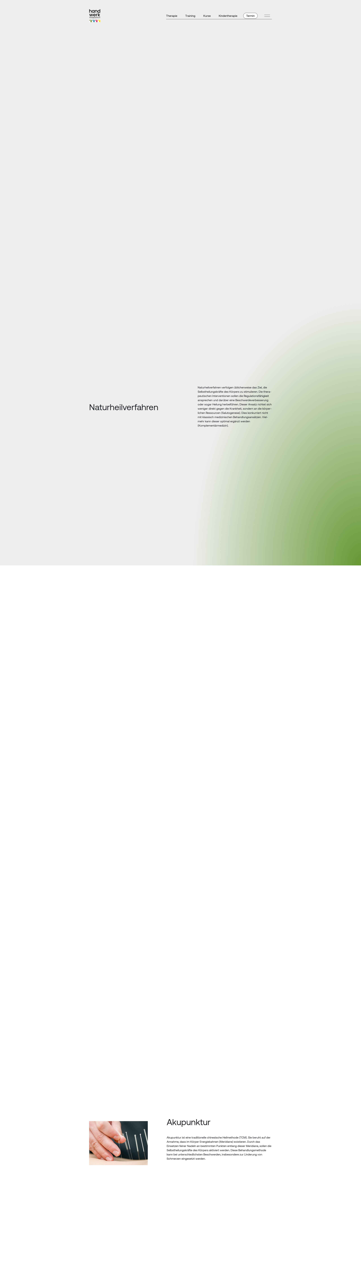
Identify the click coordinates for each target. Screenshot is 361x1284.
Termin (250, 15)
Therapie (171, 15)
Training (190, 15)
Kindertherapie (228, 15)
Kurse (207, 15)
